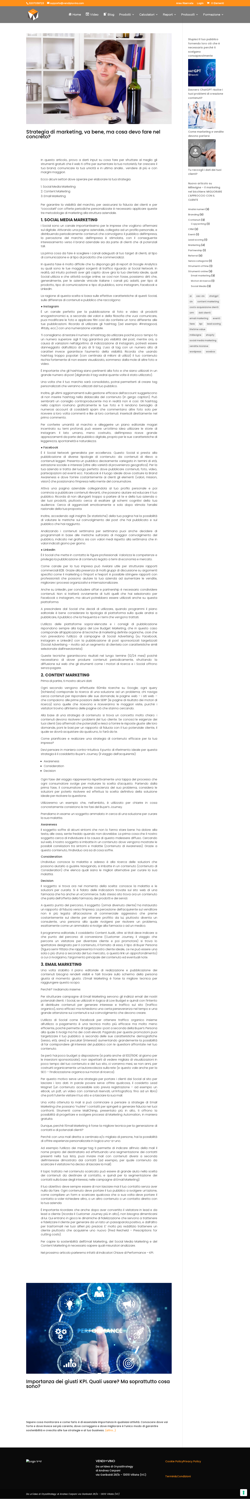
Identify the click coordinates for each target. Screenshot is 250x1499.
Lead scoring (196, 239)
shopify (210, 334)
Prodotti (125, 14)
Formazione (211, 14)
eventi (216, 318)
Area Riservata (184, 3)
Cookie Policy (174, 1461)
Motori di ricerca (201, 281)
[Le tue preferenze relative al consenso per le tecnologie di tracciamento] (243, 1492)
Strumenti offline (198, 266)
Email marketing (200, 275)
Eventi (191, 234)
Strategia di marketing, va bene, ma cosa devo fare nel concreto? (93, 134)
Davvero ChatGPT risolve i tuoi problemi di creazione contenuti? (205, 94)
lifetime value (197, 329)
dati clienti (205, 312)
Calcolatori (146, 14)
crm (192, 312)
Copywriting (198, 224)
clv (191, 301)
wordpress (195, 351)
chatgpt (214, 296)
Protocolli (188, 14)
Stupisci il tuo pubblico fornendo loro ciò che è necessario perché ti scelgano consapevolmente (204, 47)
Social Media (198, 286)
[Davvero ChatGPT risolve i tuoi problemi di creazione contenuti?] (202, 73)
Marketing (194, 245)
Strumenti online (198, 271)
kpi (200, 323)
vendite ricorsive (199, 346)
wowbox (210, 351)
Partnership (195, 250)
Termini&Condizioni (178, 1476)
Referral (193, 255)
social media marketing (203, 340)
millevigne (195, 334)
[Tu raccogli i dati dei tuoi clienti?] (202, 153)
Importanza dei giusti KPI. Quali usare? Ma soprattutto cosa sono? (98, 1384)
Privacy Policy (192, 1461)
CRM (191, 229)
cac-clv (200, 296)
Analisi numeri (196, 209)
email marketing (199, 318)
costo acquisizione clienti (204, 307)
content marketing (208, 301)
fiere (192, 323)
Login (200, 3)
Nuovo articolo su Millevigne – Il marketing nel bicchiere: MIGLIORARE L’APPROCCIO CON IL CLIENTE (205, 192)
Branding (193, 214)
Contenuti (194, 220)
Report (168, 14)
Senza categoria (198, 261)
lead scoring (214, 323)
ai (191, 296)
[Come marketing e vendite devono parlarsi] (202, 115)
